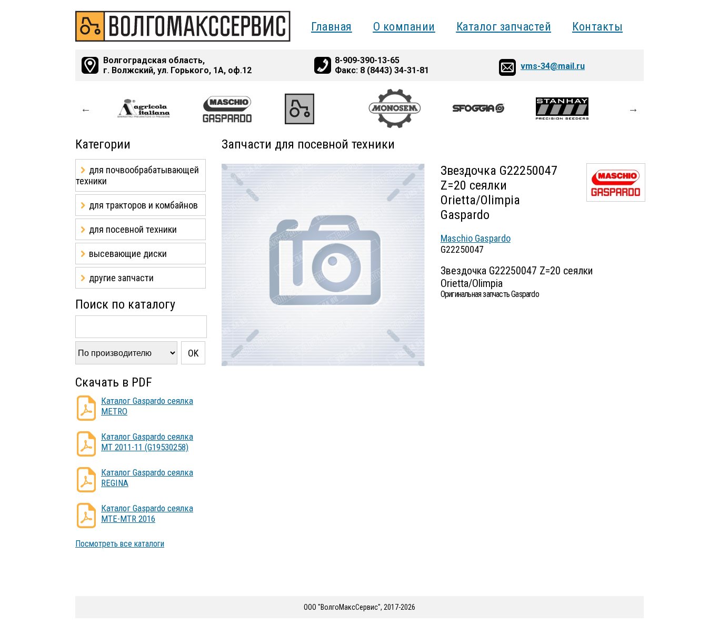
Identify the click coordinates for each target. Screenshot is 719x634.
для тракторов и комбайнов (143, 205)
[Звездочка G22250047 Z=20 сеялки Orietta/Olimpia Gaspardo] (323, 364)
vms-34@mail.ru (553, 66)
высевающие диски (128, 253)
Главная (331, 26)
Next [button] (633, 108)
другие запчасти (121, 277)
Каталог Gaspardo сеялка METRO (147, 406)
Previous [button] (86, 108)
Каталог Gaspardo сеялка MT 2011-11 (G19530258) (147, 441)
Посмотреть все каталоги (119, 544)
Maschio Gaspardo (476, 238)
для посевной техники (133, 229)
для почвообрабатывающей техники (137, 175)
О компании (404, 26)
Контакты (597, 26)
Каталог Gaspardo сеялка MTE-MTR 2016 (147, 513)
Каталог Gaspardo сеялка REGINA (147, 477)
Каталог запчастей (504, 26)
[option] (159, 108)
